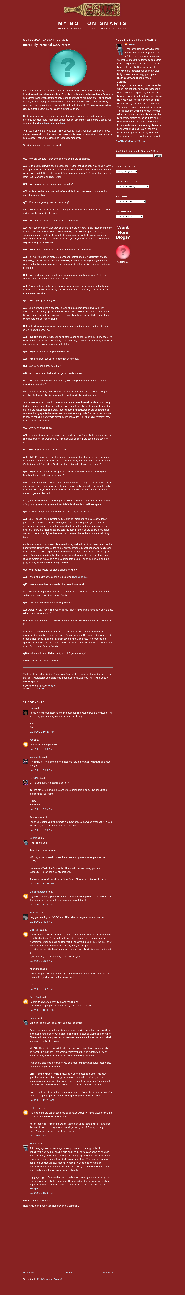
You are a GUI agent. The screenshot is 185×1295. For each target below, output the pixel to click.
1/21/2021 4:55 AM (41, 809)
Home (68, 1272)
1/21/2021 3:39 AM (41, 749)
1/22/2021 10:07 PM (42, 1010)
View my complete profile (130, 141)
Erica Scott (35, 997)
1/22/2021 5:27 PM (41, 989)
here (40, 123)
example (34, 1188)
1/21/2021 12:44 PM (42, 883)
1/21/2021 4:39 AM (41, 770)
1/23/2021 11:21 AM (42, 1100)
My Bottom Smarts (92, 23)
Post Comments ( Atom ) (49, 1279)
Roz (32, 708)
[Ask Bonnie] (123, 258)
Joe (32, 740)
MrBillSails (35, 930)
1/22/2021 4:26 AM (41, 922)
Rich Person (36, 1108)
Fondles (34, 912)
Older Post (107, 1272)
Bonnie (34, 838)
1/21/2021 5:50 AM (41, 830)
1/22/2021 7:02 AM (41, 961)
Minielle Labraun (38, 892)
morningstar (36, 757)
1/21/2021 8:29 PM (41, 904)
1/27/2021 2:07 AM (41, 1135)
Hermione (35, 778)
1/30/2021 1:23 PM (41, 1193)
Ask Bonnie (38, 689)
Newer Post (29, 1272)
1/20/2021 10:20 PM (42, 732)
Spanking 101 (80, 577)
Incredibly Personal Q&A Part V (46, 45)
